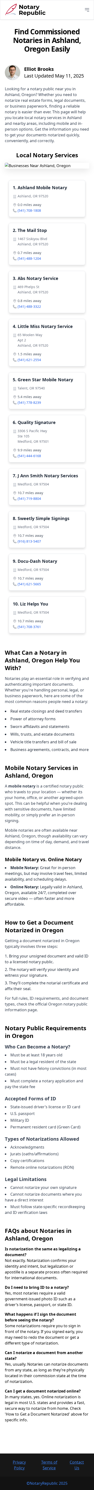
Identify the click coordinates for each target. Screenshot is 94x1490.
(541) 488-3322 (29, 306)
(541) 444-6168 (29, 456)
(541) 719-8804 (29, 498)
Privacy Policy (19, 1465)
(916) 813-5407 (29, 541)
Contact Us (77, 1465)
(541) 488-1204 (29, 258)
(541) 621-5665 (29, 584)
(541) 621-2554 (29, 359)
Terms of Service (49, 1465)
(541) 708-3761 (29, 626)
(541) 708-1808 (29, 210)
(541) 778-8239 (29, 402)
